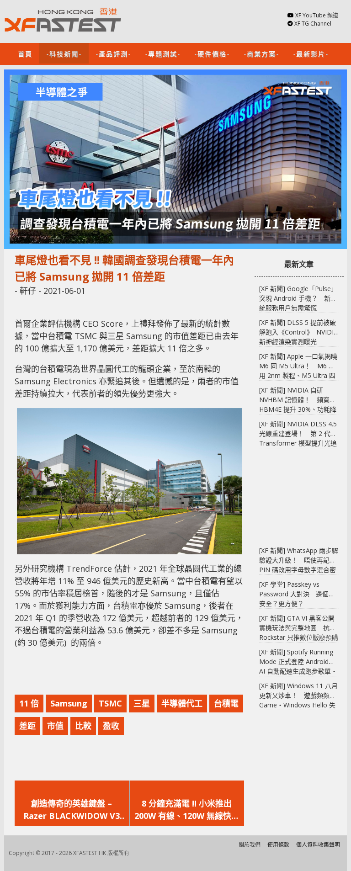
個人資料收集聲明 (318, 845)
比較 (83, 725)
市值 (55, 725)
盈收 (111, 725)
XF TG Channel (312, 23)
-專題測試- (163, 53)
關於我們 (250, 845)
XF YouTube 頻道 (316, 15)
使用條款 (278, 845)
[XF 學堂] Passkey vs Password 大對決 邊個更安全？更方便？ (297, 594)
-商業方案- (261, 53)
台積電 (226, 703)
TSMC (110, 703)
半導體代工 (181, 703)
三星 (141, 703)
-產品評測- (113, 53)
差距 (27, 725)
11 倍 (29, 703)
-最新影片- (311, 53)
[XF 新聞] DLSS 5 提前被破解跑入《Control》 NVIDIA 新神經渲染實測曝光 (298, 332)
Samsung (68, 703)
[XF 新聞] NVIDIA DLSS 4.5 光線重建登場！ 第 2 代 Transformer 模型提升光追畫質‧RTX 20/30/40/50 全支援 (298, 443)
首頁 (25, 53)
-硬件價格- (212, 53)
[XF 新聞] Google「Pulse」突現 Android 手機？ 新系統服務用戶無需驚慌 (298, 298)
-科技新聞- (64, 53)
